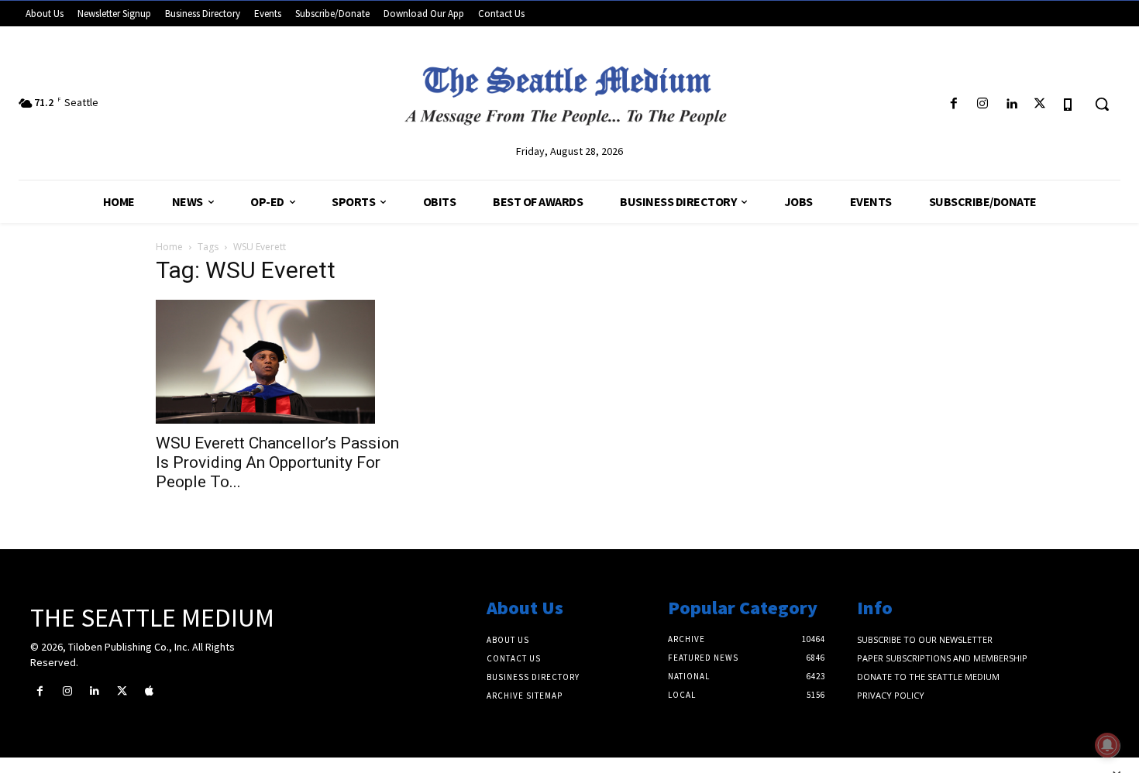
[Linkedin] (1010, 104)
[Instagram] (982, 104)
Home (169, 246)
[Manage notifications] (1107, 745)
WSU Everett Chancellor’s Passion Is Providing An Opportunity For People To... (277, 462)
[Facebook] (953, 104)
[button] (1101, 103)
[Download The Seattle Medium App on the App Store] (1068, 104)
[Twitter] (1040, 104)
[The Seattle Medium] (569, 90)
